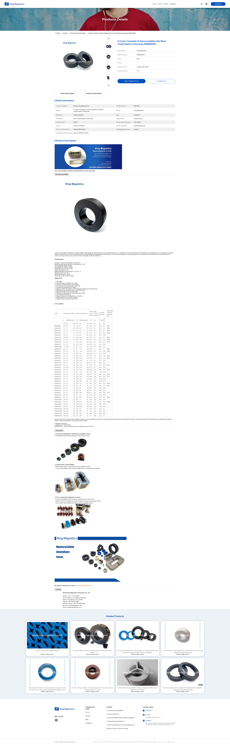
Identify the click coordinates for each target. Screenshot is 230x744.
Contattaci (173, 4)
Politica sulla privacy (60, 742)
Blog (86, 719)
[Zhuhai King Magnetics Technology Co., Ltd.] (14, 4)
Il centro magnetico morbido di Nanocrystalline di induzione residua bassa (92, 651)
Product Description (94, 93)
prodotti (165, 4)
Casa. (154, 4)
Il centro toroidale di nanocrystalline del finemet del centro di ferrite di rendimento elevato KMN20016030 (182, 688)
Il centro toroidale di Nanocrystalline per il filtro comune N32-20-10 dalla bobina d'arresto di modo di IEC (182, 651)
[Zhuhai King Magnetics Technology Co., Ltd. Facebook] (56, 720)
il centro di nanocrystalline (77, 33)
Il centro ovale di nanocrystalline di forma (47, 650)
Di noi (160, 4)
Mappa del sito (71, 742)
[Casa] (64, 711)
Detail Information (67, 93)
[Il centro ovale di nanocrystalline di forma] (47, 635)
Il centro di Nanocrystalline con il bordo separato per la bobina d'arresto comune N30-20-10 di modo (92, 688)
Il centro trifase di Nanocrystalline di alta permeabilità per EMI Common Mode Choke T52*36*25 (137, 688)
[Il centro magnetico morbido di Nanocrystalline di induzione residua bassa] (92, 635)
